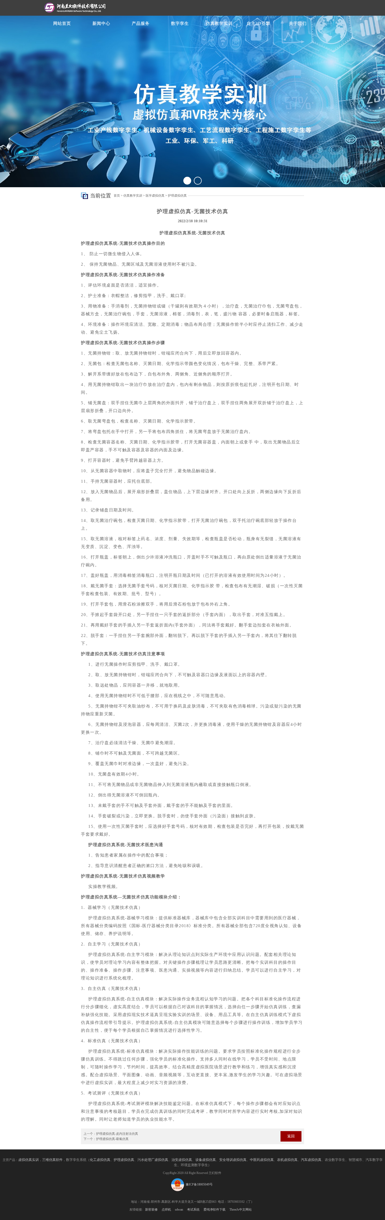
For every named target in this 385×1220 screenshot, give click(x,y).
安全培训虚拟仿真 (232, 1160)
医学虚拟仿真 (155, 195)
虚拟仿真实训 (28, 1160)
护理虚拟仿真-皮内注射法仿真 (117, 1134)
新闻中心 (101, 23)
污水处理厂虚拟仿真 (153, 1160)
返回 (291, 1136)
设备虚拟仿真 (205, 1160)
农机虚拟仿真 (287, 1160)
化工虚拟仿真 (100, 1160)
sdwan (179, 1209)
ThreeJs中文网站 (240, 1209)
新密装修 (151, 1209)
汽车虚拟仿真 (311, 1160)
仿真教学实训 (219, 23)
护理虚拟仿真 (177, 195)
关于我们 (298, 23)
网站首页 (62, 23)
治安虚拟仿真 (182, 1160)
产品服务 (141, 23)
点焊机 (166, 1209)
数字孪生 (180, 23)
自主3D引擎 (258, 23)
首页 (117, 195)
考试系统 (193, 1209)
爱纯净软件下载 (215, 1209)
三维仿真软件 (52, 1160)
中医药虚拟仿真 (262, 1160)
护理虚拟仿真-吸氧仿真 (112, 1139)
